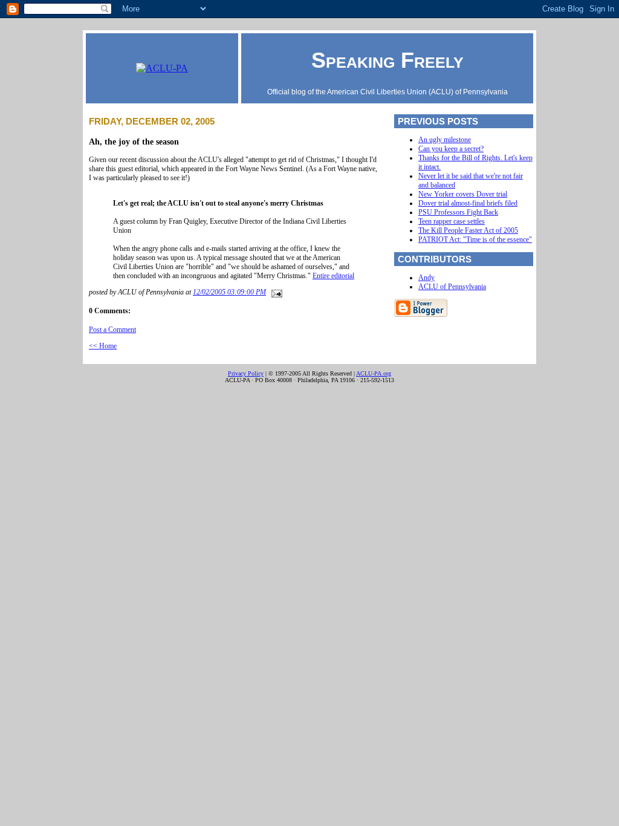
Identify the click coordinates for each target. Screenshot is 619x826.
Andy (426, 277)
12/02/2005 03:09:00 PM (229, 292)
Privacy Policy (246, 373)
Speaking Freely (387, 60)
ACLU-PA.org (373, 373)
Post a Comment (112, 329)
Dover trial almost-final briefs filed (467, 203)
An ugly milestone (444, 139)
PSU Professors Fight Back (458, 212)
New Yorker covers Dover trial (462, 194)
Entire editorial (333, 276)
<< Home (103, 346)
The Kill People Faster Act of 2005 (468, 230)
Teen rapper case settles (451, 221)
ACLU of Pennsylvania (452, 286)
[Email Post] (275, 292)
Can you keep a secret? (451, 149)
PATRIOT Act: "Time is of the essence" (475, 239)
